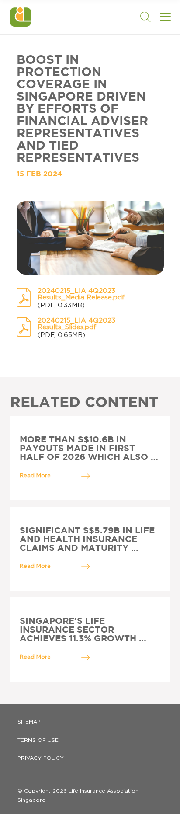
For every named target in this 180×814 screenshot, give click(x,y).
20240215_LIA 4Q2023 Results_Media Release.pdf (81, 294)
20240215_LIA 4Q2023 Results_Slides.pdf (76, 323)
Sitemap (29, 721)
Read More (35, 476)
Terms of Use (38, 740)
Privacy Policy (40, 758)
